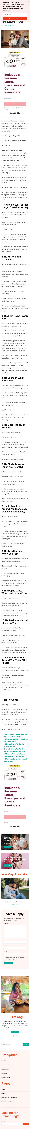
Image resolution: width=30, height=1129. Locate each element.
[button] (11, 907)
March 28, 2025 (5, 25)
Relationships (7, 837)
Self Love (4, 1073)
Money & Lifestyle (6, 1065)
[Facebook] (14, 1036)
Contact (3, 1093)
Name (5, 940)
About (3, 1089)
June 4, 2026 (15, 904)
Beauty (3, 1061)
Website (5, 951)
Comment (6, 923)
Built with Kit (15, 113)
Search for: (3, 1042)
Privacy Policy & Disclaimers (9, 1097)
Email (5, 946)
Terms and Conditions (7, 1101)
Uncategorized (5, 1077)
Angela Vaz (12, 25)
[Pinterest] (16, 1036)
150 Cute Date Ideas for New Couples (15, 902)
